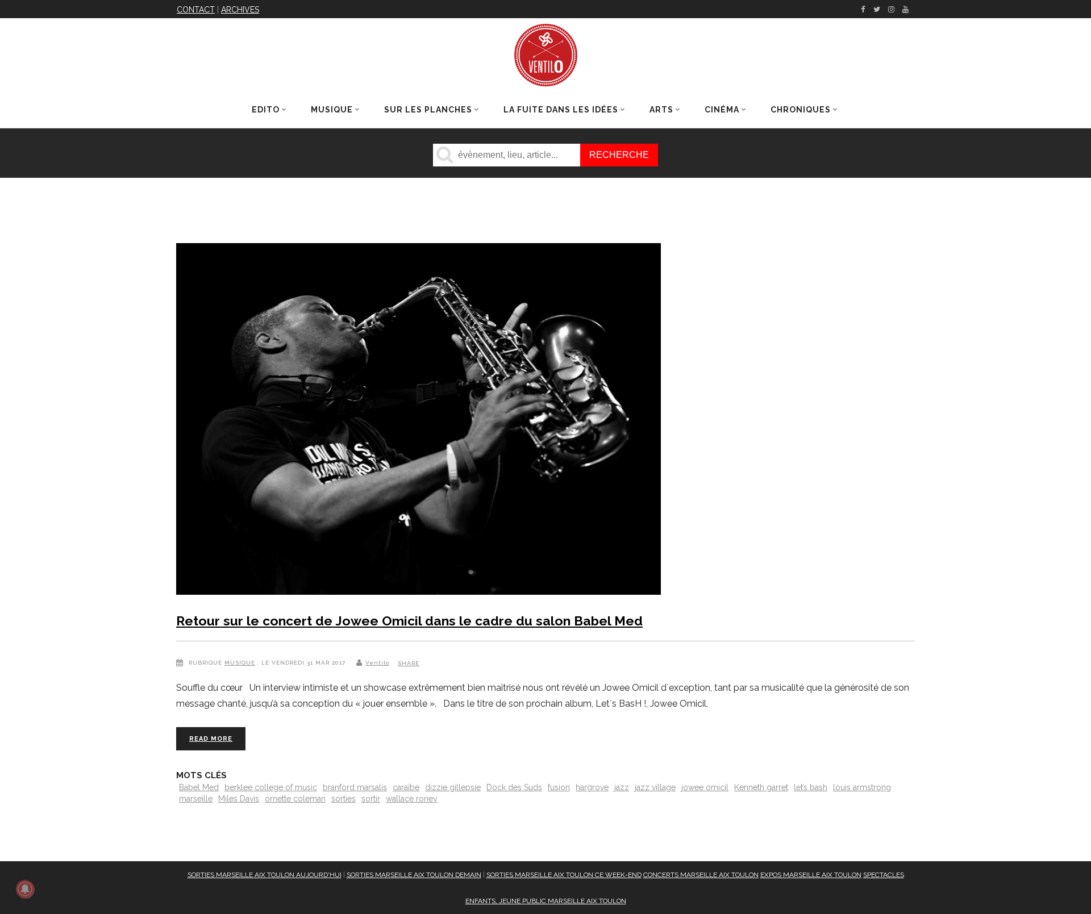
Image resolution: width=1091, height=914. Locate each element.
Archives (240, 9)
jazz (621, 787)
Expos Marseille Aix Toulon (810, 875)
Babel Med (199, 787)
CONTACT (196, 9)
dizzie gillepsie (453, 787)
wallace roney (412, 798)
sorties (343, 798)
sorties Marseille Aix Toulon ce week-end (564, 875)
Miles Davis (238, 798)
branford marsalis (355, 787)
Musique (239, 663)
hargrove (592, 787)
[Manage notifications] (25, 889)
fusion (559, 787)
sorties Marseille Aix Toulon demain (414, 875)
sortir (370, 798)
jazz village (655, 787)
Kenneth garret (761, 787)
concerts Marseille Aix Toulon (701, 875)
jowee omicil (704, 787)
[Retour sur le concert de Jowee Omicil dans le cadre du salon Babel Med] (418, 421)
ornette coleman (295, 798)
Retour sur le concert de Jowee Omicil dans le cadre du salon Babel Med (409, 620)
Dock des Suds (514, 787)
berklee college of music (270, 787)
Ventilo (377, 663)
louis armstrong (862, 787)
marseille (196, 798)
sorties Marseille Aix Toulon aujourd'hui (265, 875)
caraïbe (406, 787)
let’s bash (810, 787)
